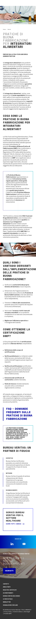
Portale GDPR (7, 613)
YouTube (24, 543)
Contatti (6, 584)
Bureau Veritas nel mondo (11, 596)
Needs (9, 29)
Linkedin (12, 543)
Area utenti (7, 587)
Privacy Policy (8, 611)
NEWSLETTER (7, 602)
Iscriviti (9, 571)
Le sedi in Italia (7, 599)
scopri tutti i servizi (13, 524)
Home (4, 29)
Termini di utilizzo (18, 611)
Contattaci (10, 251)
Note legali (27, 611)
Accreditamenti (8, 593)
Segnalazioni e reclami (10, 605)
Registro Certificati (10, 590)
